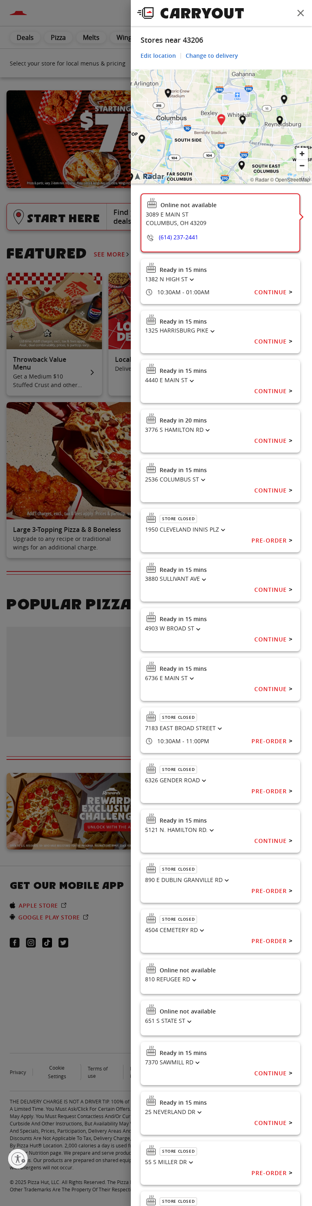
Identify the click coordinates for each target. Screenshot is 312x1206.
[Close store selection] (300, 13)
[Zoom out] (302, 165)
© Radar (259, 179)
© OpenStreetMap (290, 179)
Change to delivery (212, 55)
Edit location (158, 55)
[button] (221, 121)
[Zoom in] (302, 154)
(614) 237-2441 (178, 237)
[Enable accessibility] (18, 1159)
